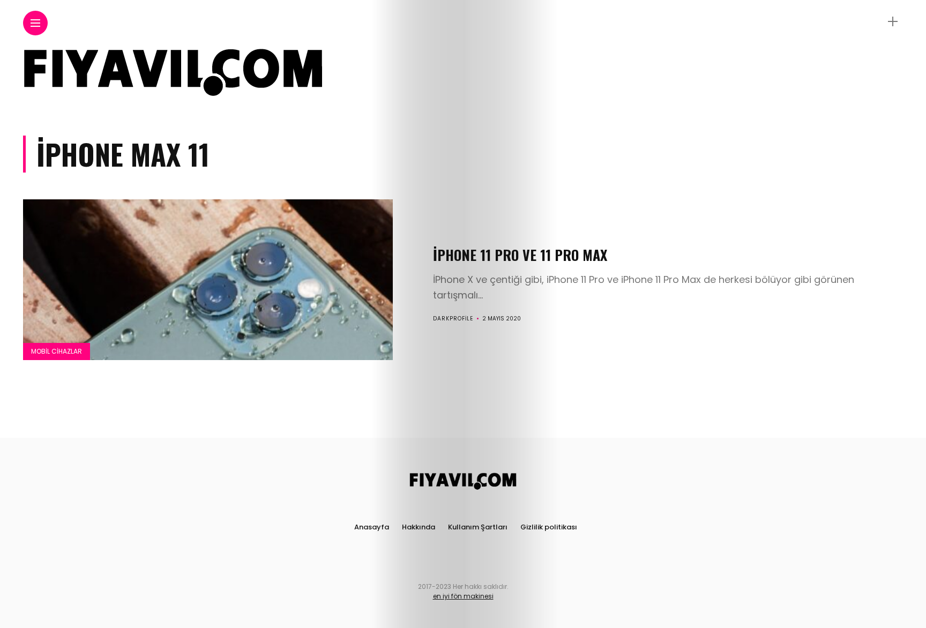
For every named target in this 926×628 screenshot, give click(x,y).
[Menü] (893, 21)
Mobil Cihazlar (56, 351)
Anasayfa (371, 527)
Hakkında (418, 527)
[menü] (35, 23)
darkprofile (453, 319)
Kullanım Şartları (477, 527)
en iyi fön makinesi (463, 596)
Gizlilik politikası (548, 527)
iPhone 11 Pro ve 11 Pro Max (520, 254)
